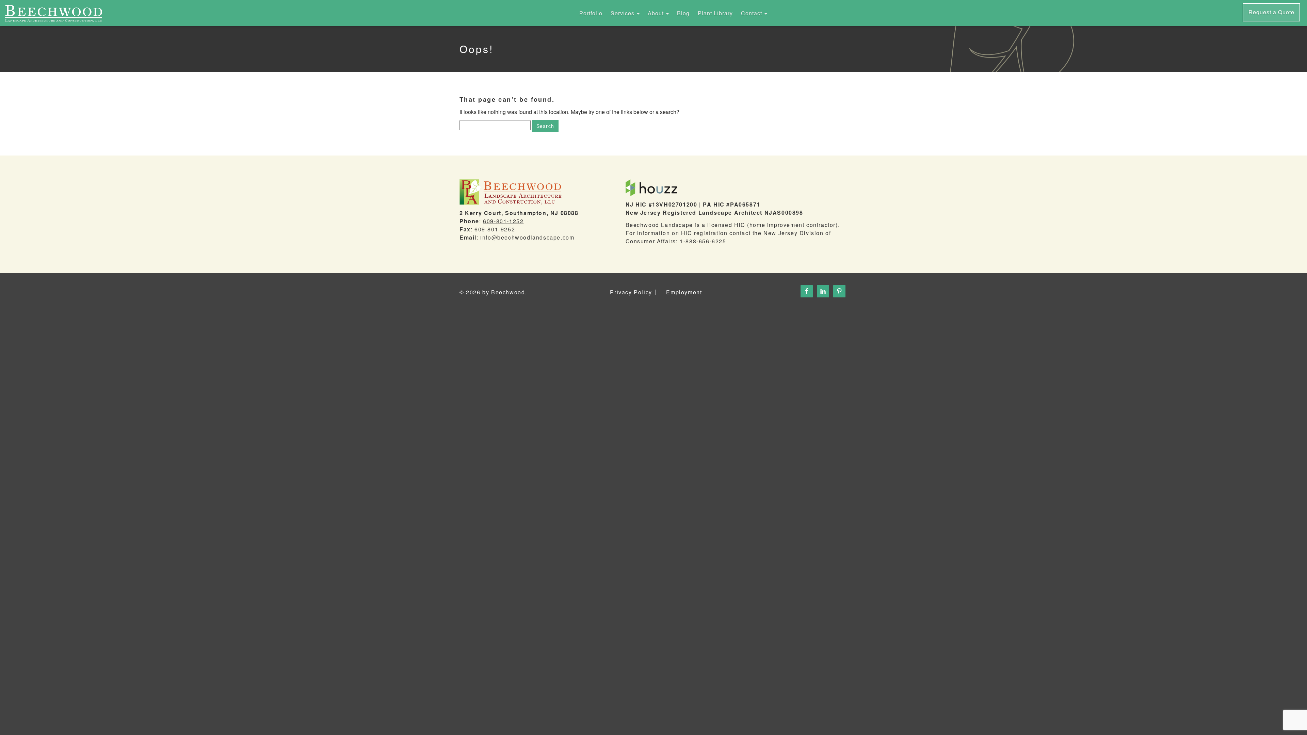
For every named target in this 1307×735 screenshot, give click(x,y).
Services (623, 13)
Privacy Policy (631, 292)
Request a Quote (1271, 12)
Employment (684, 292)
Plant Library (715, 13)
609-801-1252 (503, 221)
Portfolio (590, 13)
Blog (683, 13)
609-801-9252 (494, 229)
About (656, 13)
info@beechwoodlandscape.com (527, 237)
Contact (752, 13)
